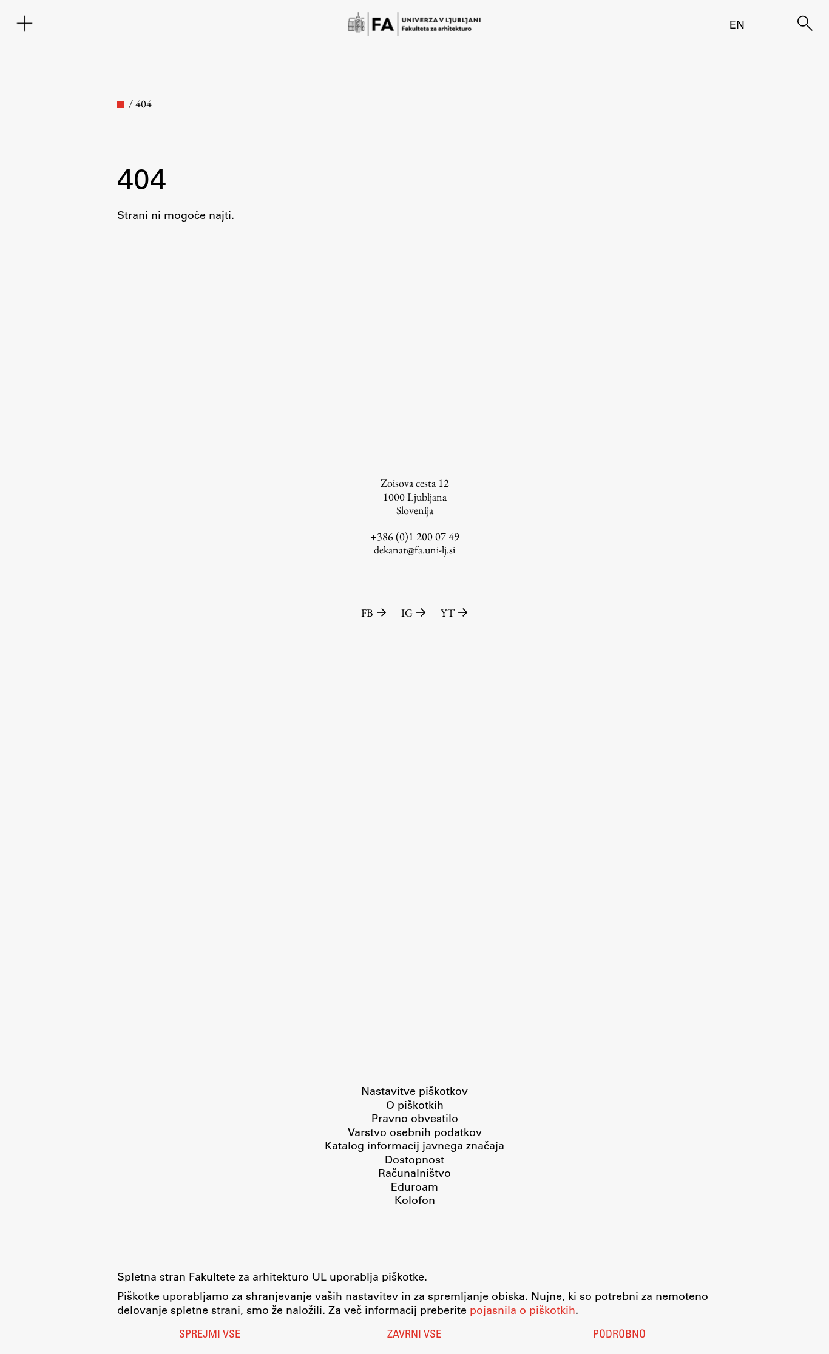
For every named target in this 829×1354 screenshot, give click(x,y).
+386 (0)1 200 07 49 (414, 536)
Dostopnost (414, 1159)
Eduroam (414, 1186)
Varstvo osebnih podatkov (415, 1132)
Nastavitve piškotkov (414, 1090)
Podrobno (619, 1335)
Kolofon (414, 1200)
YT (448, 613)
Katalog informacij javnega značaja (414, 1145)
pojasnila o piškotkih (522, 1309)
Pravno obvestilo (414, 1118)
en (737, 24)
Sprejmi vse (209, 1335)
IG (407, 613)
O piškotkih (415, 1104)
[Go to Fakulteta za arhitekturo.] (120, 104)
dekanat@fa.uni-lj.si (414, 550)
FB (367, 613)
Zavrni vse (414, 1335)
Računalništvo (414, 1172)
